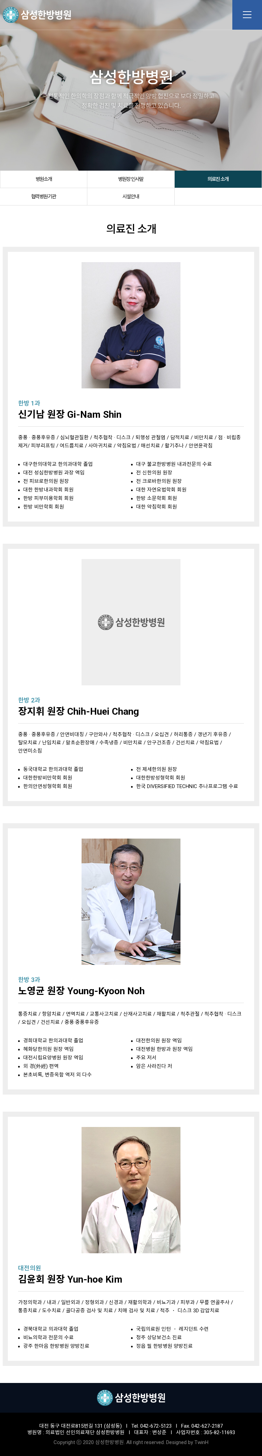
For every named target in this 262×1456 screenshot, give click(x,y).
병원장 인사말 (130, 179)
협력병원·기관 (43, 197)
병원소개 (43, 179)
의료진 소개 (218, 179)
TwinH (201, 1442)
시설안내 (130, 197)
